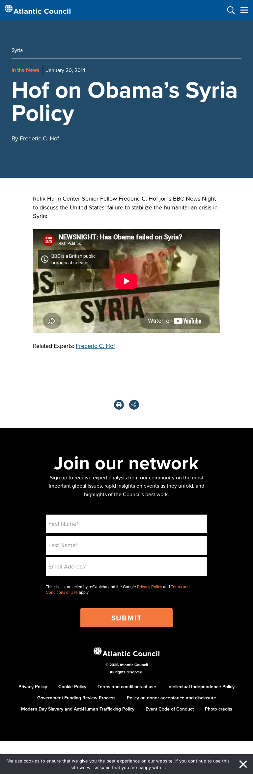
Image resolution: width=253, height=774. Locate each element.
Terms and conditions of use (127, 686)
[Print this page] (119, 405)
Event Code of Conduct (170, 709)
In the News (26, 70)
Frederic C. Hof (95, 346)
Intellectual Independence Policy (201, 686)
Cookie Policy (72, 686)
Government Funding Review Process (76, 697)
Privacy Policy (149, 587)
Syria (17, 50)
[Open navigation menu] (244, 10)
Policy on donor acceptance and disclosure (171, 697)
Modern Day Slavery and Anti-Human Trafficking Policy (77, 709)
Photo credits (218, 709)
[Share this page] (134, 405)
